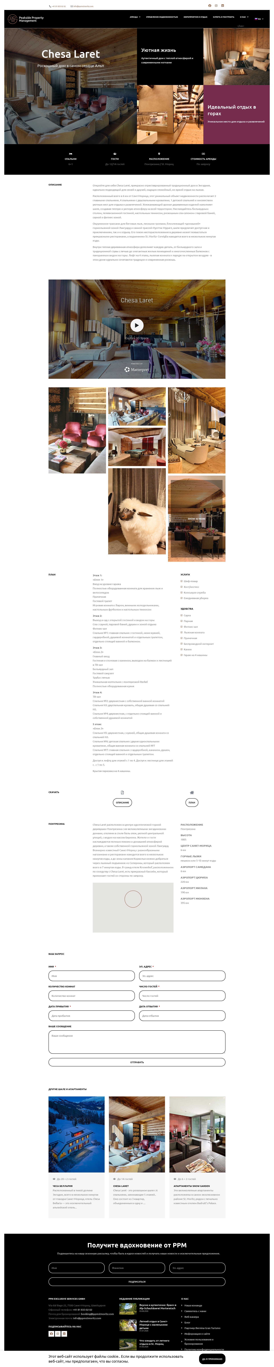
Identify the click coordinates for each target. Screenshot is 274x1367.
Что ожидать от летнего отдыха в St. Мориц (154, 1342)
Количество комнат (62, 986)
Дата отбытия (148, 1006)
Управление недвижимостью (162, 17)
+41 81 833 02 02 (82, 1309)
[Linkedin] (222, 6)
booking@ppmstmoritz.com (97, 1313)
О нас (243, 17)
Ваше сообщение (60, 1026)
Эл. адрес (145, 966)
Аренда (134, 17)
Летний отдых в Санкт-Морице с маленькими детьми (153, 1325)
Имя (51, 966)
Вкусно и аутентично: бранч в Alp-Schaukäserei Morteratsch (157, 1306)
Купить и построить (223, 17)
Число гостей (148, 986)
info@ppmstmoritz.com (87, 1318)
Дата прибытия (59, 1006)
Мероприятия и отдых (195, 17)
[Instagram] (216, 6)
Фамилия (115, 1261)
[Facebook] (210, 6)
